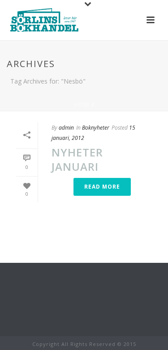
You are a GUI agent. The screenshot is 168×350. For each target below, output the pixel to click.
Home (82, 104)
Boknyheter (95, 127)
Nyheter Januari (77, 159)
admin (66, 127)
